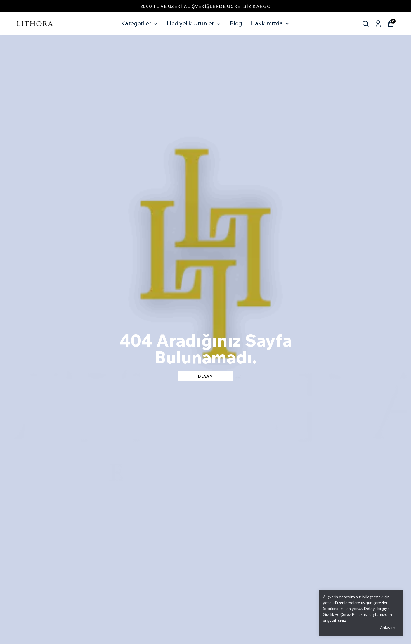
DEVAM (205, 376)
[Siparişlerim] (378, 23)
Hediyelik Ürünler (190, 23)
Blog (236, 23)
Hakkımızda (267, 23)
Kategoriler (136, 23)
